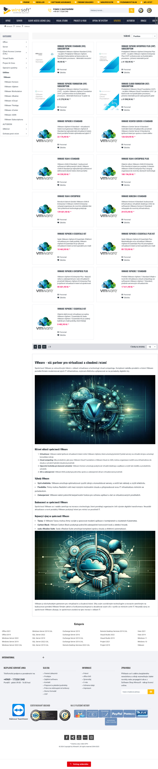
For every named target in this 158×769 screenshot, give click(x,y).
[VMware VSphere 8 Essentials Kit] (44, 249)
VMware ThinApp (11, 105)
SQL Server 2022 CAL (40, 642)
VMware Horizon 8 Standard (133, 196)
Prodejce (47, 676)
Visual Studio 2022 (107, 635)
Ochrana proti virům (11, 134)
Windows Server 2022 (10, 638)
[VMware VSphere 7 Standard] (108, 287)
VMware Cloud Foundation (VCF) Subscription (135, 84)
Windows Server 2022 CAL (12, 645)
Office (5, 42)
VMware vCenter (11, 110)
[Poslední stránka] (44, 347)
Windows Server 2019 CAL (42, 631)
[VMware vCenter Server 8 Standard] (108, 137)
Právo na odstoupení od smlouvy (56, 688)
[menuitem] (105, 2)
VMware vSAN (10, 115)
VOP (46, 694)
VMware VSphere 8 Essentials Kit (71, 233)
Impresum (87, 688)
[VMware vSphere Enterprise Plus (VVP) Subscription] (108, 62)
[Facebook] (66, 737)
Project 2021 (105, 642)
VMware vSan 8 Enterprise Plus (135, 158)
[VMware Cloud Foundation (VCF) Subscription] (108, 99)
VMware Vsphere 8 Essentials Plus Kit (138, 233)
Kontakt (47, 682)
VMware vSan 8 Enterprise (68, 196)
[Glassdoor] (79, 737)
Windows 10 (142, 642)
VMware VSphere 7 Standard (133, 271)
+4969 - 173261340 (14, 679)
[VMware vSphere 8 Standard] (44, 137)
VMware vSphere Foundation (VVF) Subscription (72, 84)
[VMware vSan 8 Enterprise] (44, 212)
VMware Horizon (11, 82)
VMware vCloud (10, 101)
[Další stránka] (39, 347)
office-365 (87, 676)
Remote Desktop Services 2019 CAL (113, 631)
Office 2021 (6, 631)
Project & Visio (9, 63)
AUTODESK (7, 124)
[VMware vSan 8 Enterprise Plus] (108, 174)
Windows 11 (142, 638)
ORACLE (6, 129)
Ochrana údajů (89, 685)
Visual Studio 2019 (107, 638)
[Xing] (72, 737)
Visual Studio (8, 58)
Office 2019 (6, 635)
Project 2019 (105, 645)
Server (5, 47)
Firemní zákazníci (50, 673)
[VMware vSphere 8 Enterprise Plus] (44, 287)
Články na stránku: (137, 347)
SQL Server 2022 (38, 635)
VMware (7, 77)
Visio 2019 (142, 635)
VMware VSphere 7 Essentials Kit (71, 309)
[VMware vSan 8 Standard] (44, 174)
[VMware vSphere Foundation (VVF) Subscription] (44, 99)
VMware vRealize (11, 96)
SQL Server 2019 (38, 638)
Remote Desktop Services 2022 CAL (76, 645)
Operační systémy (10, 68)
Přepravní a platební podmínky (55, 685)
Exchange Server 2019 (71, 631)
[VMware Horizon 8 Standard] (108, 212)
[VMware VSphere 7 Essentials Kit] (44, 324)
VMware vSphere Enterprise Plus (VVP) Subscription (138, 47)
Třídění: (127, 36)
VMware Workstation (13, 91)
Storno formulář (50, 691)
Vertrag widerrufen (80, 764)
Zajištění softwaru (51, 679)
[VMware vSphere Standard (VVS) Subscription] (44, 62)
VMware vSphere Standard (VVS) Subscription (71, 47)
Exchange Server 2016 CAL (73, 642)
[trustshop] (64, 715)
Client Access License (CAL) (12, 52)
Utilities (6, 72)
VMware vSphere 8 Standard (69, 121)
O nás (85, 682)
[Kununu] (85, 737)
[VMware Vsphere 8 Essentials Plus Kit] (108, 249)
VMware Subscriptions (13, 119)
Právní (85, 673)
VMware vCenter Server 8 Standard (137, 121)
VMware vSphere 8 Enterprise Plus (72, 271)
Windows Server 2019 (10, 642)
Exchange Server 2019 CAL (73, 638)
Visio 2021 (142, 631)
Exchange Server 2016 (71, 635)
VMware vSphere (11, 87)
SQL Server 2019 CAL (40, 645)
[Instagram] (91, 737)
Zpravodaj (87, 679)
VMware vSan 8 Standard (68, 158)
